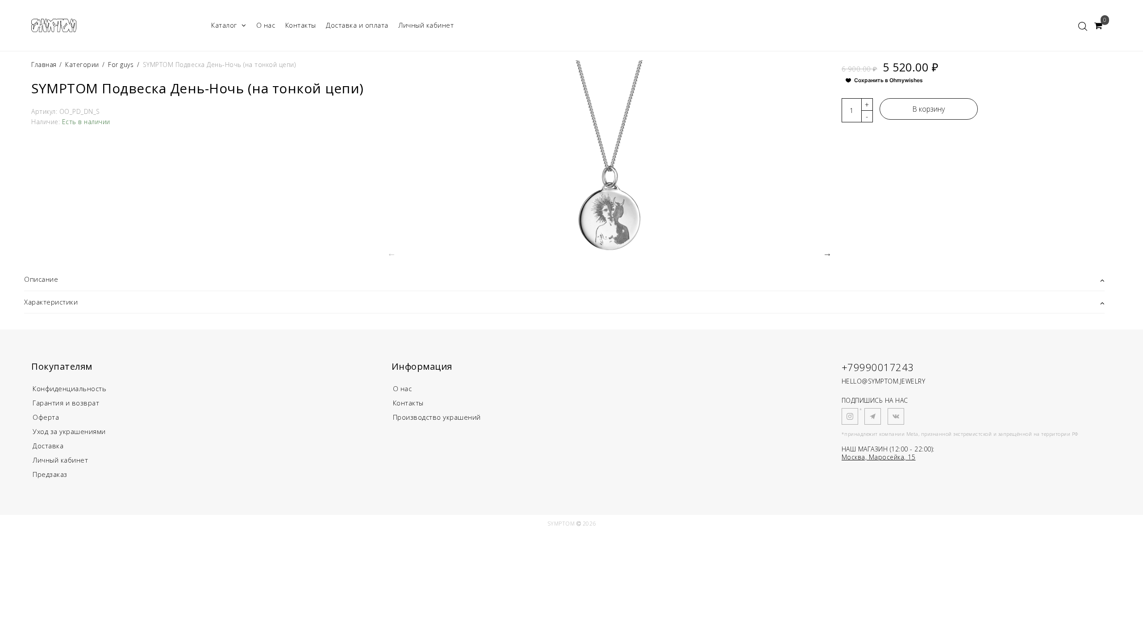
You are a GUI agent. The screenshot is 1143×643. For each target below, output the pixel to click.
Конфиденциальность (69, 388)
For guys (120, 64)
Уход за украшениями (69, 431)
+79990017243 (878, 367)
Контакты (300, 25)
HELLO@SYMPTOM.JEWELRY (884, 381)
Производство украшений (437, 417)
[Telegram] (872, 416)
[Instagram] (850, 416)
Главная (44, 64)
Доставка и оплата (357, 25)
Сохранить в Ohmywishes (888, 80)
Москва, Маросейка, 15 (879, 457)
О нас (265, 25)
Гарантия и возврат (66, 402)
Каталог (224, 25)
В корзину (928, 109)
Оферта (46, 417)
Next (827, 253)
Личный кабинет (426, 25)
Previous (391, 253)
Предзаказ (50, 474)
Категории (82, 64)
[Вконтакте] (896, 416)
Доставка (48, 445)
